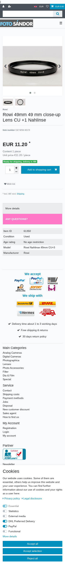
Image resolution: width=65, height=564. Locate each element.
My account (9, 435)
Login (6, 431)
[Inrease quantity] (16, 168)
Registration (9, 428)
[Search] (57, 14)
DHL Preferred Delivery (21, 521)
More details (10, 536)
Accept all (32, 543)
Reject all (32, 558)
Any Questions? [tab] (16, 219)
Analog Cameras (12, 352)
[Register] (10, 6)
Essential (13, 506)
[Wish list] (47, 6)
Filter (5, 371)
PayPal (12, 526)
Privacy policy (12, 498)
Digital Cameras (12, 356)
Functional (14, 531)
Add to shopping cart (39, 169)
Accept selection (32, 551)
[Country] (35, 6)
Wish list (10, 184)
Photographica (11, 360)
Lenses (7, 364)
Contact (7, 390)
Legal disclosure (32, 498)
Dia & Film (8, 375)
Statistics (13, 511)
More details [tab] (12, 208)
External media (17, 516)
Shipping (20, 194)
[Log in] (3, 6)
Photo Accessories (13, 367)
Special (7, 379)
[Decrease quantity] (16, 172)
